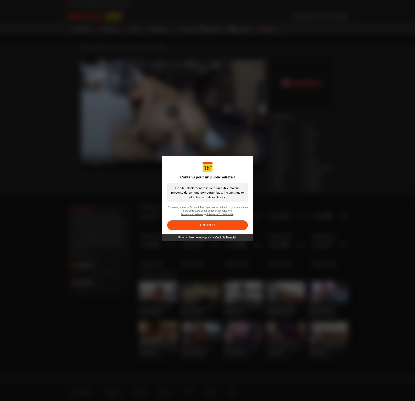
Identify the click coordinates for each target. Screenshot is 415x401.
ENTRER (207, 225)
